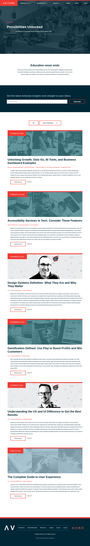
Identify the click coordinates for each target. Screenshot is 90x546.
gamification (26, 356)
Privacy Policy (39, 538)
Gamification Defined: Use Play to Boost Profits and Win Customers (45, 350)
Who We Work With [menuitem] (41, 3)
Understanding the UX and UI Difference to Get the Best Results (44, 413)
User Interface (40, 167)
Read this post (18, 182)
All (34, 123)
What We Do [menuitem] (21, 527)
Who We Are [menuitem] (56, 3)
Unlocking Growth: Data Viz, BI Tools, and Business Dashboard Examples (42, 161)
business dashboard (53, 167)
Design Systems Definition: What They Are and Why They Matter (42, 284)
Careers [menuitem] (77, 3)
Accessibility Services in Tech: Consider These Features (45, 220)
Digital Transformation (15, 167)
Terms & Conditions (49, 538)
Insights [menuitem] (68, 3)
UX (8, 290)
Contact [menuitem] (85, 3)
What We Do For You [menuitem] (25, 3)
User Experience (29, 167)
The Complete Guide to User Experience (34, 477)
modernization (65, 167)
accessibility (34, 225)
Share (29, 182)
